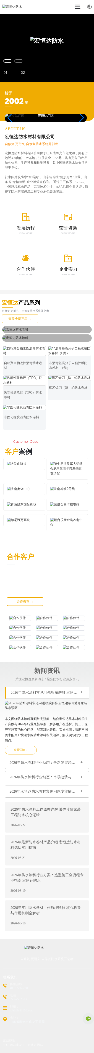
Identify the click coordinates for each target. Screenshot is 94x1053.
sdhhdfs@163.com (22, 1010)
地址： (14, 1017)
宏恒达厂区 (46, 116)
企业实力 (68, 269)
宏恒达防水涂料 (19, 343)
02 (23, 73)
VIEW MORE (26, 233)
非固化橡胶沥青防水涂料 (21, 417)
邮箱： (14, 1006)
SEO (5, 1045)
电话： (14, 995)
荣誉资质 (68, 227)
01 (5, 73)
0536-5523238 (19, 999)
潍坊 (40, 1045)
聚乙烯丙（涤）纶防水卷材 (68, 387)
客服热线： (18, 984)
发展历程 (26, 227)
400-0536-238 (19, 988)
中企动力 (31, 1045)
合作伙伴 (26, 269)
